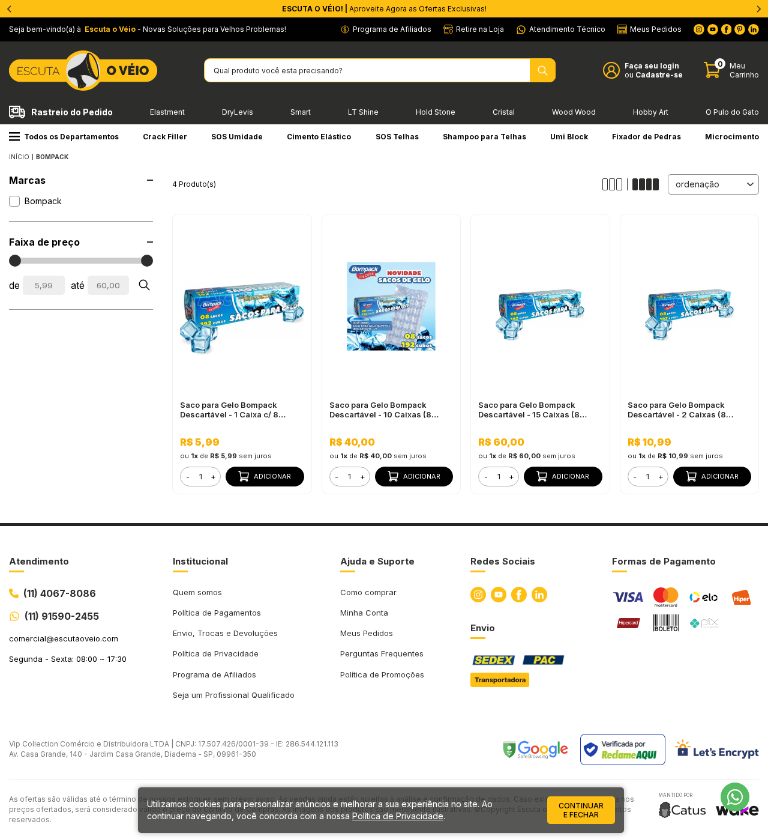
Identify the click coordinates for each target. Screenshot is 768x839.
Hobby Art (650, 112)
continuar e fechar (581, 810)
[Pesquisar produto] (543, 70)
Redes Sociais (502, 561)
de (14, 285)
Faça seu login (652, 65)
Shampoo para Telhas (484, 136)
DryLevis (237, 112)
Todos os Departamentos (71, 136)
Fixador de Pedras (646, 136)
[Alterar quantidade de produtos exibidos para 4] (645, 184)
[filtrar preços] (144, 285)
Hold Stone (435, 112)
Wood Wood (574, 112)
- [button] (188, 476)
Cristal (504, 112)
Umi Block (569, 136)
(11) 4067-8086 (59, 593)
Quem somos (197, 592)
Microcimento (732, 136)
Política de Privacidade (216, 653)
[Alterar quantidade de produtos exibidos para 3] (615, 184)
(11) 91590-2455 (62, 616)
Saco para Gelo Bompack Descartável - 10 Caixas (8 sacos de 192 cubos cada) (380, 409)
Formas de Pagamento (664, 561)
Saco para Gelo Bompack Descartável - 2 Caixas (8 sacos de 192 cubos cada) (679, 409)
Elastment (167, 112)
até (78, 285)
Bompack (43, 201)
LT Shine (363, 112)
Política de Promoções (382, 674)
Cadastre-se (659, 74)
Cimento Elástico (319, 136)
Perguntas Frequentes (382, 653)
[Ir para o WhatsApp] (735, 797)
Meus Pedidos (366, 633)
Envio (482, 628)
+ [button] (213, 476)
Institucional (200, 561)
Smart (300, 112)
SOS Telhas (397, 136)
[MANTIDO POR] (682, 810)
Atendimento (39, 561)
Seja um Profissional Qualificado (234, 695)
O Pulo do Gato (732, 112)
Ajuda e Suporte (377, 561)
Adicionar (272, 476)
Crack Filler (165, 136)
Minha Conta (364, 612)
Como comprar (368, 592)
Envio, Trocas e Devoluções (225, 633)
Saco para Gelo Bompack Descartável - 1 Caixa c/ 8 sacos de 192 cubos (229, 409)
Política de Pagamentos (217, 612)
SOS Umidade (237, 136)
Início (19, 157)
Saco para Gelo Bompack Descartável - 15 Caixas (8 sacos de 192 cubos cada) (529, 409)
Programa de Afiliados (214, 674)
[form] (200, 476)
